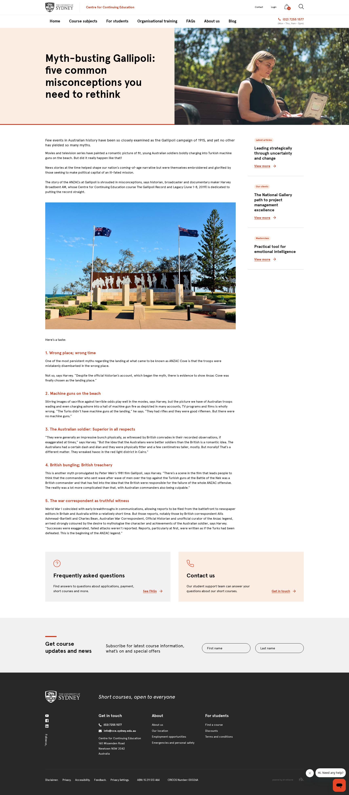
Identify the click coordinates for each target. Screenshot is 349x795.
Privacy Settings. (119, 780)
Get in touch (281, 591)
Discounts (211, 731)
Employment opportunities (169, 736)
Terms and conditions (219, 736)
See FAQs (150, 591)
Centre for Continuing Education (110, 7)
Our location (160, 731)
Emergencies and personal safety (173, 742)
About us (157, 725)
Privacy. (66, 780)
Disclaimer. (51, 780)
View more (262, 166)
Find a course (214, 725)
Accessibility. (82, 780)
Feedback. (100, 780)
